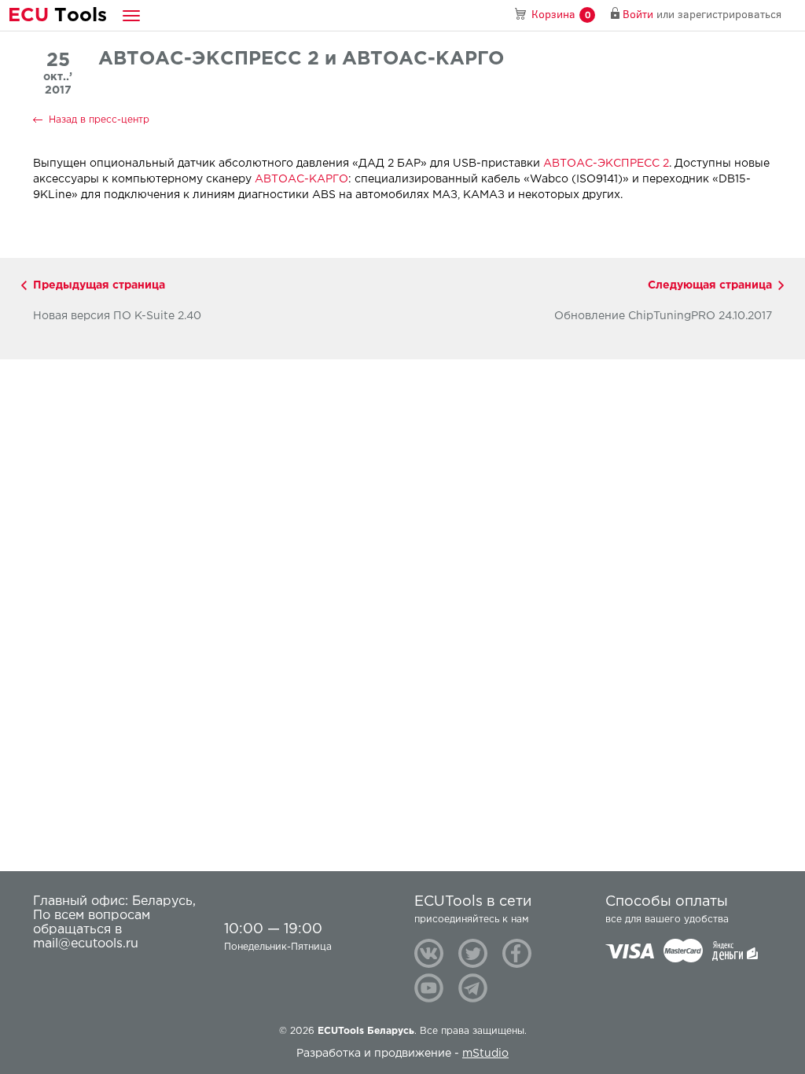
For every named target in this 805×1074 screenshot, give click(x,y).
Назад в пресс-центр (99, 120)
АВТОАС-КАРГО (301, 179)
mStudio (485, 1053)
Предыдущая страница (99, 285)
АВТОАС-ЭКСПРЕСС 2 (606, 163)
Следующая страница (710, 285)
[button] (131, 15)
